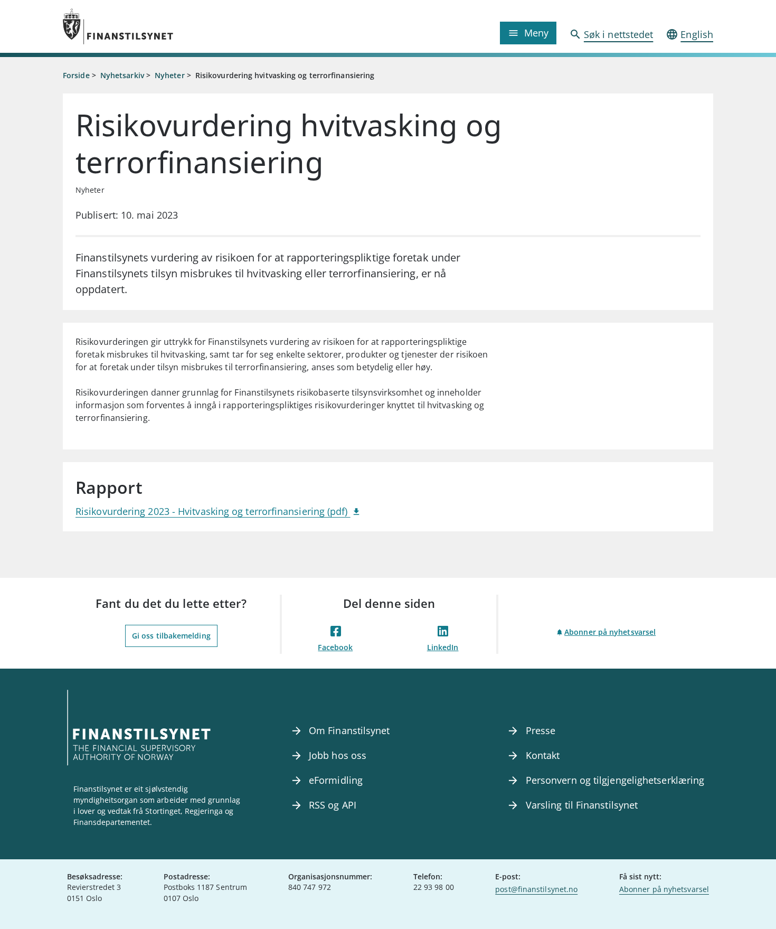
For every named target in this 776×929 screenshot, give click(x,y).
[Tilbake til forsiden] (144, 26)
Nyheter (170, 75)
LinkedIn (443, 647)
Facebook (335, 647)
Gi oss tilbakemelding (171, 636)
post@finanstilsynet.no (536, 889)
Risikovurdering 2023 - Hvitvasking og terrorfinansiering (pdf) (213, 511)
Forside (76, 75)
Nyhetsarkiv (122, 75)
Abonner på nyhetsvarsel (610, 632)
